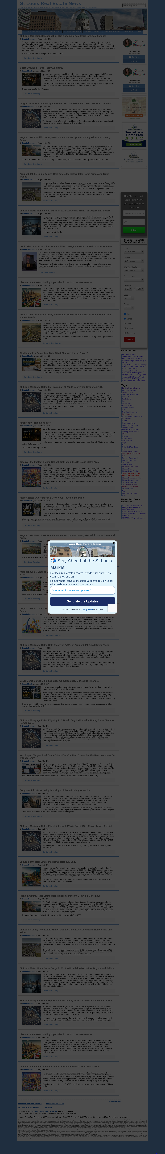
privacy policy (87, 610)
